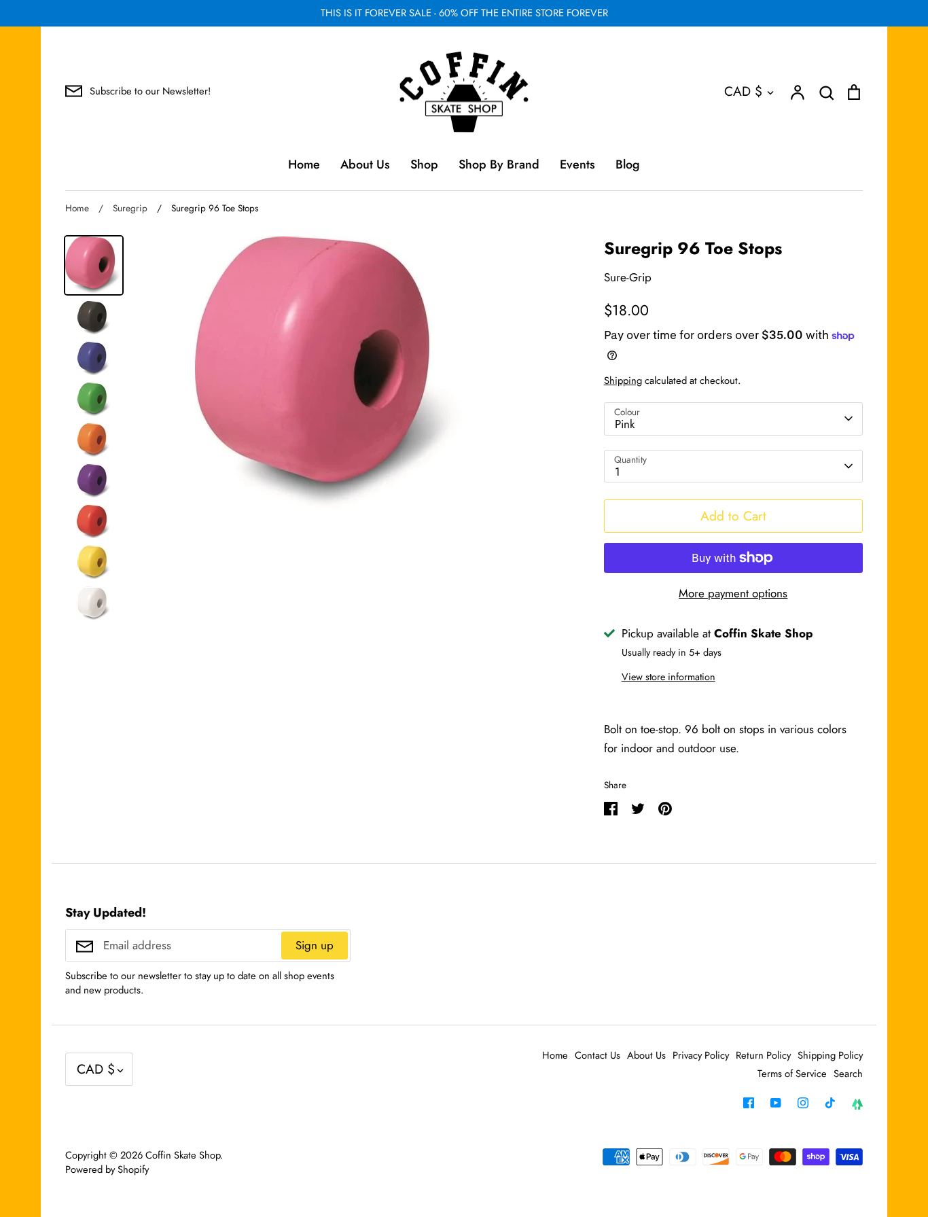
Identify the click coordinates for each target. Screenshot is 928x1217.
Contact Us (597, 1055)
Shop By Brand (499, 164)
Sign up (315, 945)
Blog (627, 164)
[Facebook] (748, 1102)
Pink (625, 424)
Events (577, 164)
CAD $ (743, 91)
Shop (424, 164)
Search (848, 1073)
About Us (365, 164)
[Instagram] (803, 1102)
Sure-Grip (628, 277)
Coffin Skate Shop (182, 1155)
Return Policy (763, 1055)
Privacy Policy (701, 1055)
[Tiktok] (830, 1102)
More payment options (733, 593)
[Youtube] (775, 1102)
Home (304, 164)
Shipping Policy (830, 1055)
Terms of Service (792, 1073)
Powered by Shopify (107, 1169)
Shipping (623, 380)
